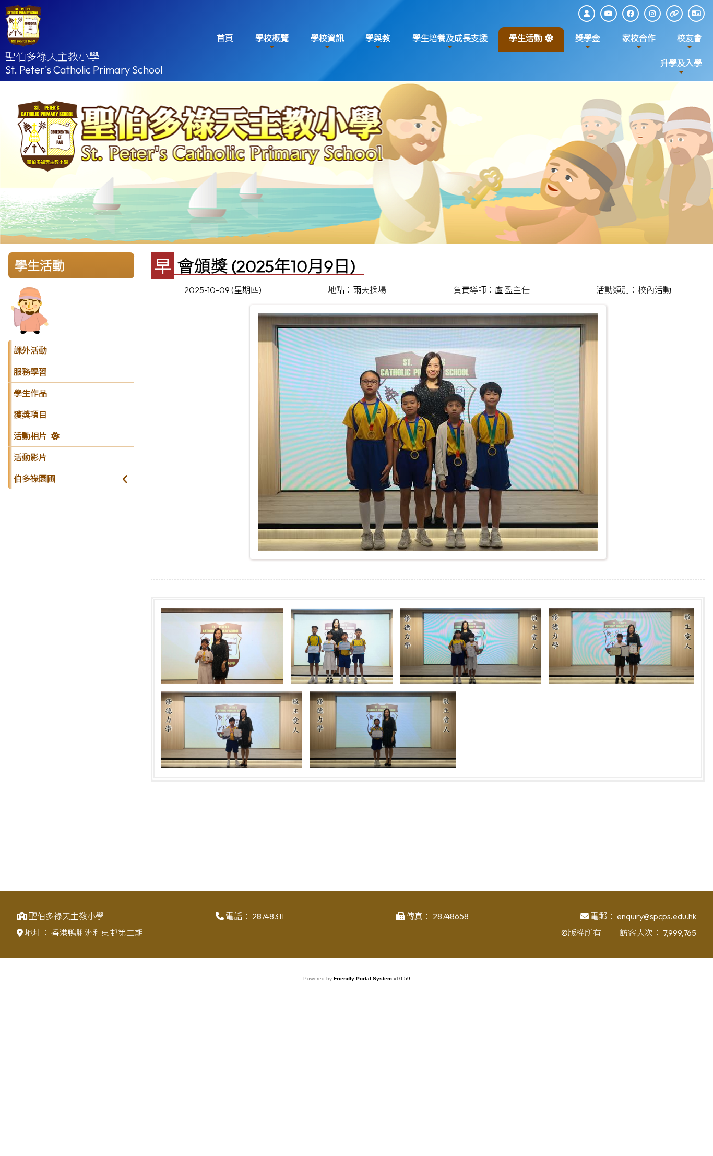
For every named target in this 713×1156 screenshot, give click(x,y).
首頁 (225, 38)
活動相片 (30, 436)
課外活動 (30, 350)
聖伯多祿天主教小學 (52, 56)
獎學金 (587, 38)
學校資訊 (327, 38)
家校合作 (639, 38)
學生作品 (30, 393)
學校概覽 (272, 38)
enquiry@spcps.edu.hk (656, 916)
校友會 (689, 38)
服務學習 (30, 372)
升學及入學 (681, 63)
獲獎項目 (30, 414)
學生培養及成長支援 (450, 38)
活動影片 (30, 457)
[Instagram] (652, 13)
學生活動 (525, 38)
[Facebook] (630, 13)
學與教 (377, 38)
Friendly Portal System (364, 978)
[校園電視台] (608, 13)
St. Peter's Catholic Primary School (84, 69)
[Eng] (696, 13)
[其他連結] (674, 13)
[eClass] (586, 13)
